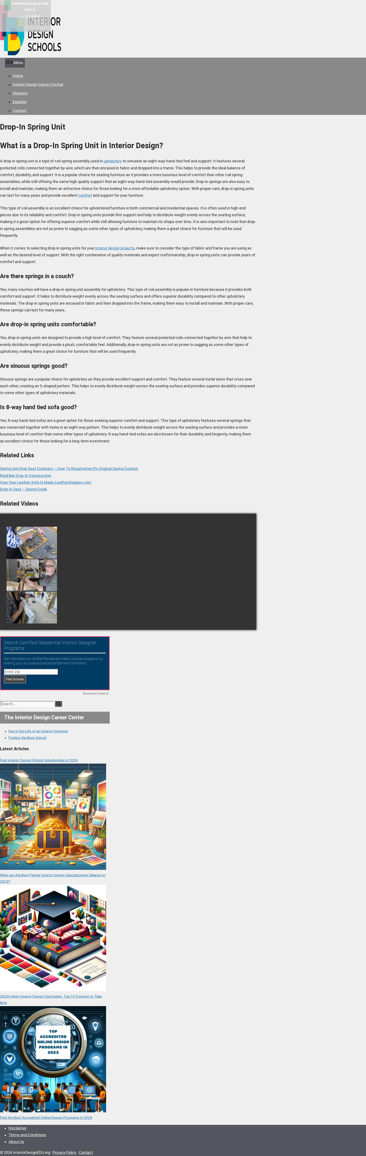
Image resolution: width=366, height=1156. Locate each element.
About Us (16, 1141)
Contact (20, 110)
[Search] (58, 704)
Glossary (20, 93)
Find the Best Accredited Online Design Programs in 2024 (46, 1118)
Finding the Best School (27, 738)
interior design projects (114, 248)
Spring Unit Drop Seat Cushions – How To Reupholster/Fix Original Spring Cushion (69, 468)
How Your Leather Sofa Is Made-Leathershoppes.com (45, 482)
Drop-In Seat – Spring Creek (23, 489)
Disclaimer (17, 1128)
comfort (85, 195)
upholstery (113, 161)
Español (19, 102)
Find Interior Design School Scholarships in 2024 (39, 760)
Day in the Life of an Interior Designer (38, 731)
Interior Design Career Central (38, 84)
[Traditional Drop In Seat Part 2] (25, 16)
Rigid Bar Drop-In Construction (25, 475)
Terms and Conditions (27, 1135)
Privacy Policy (64, 1152)
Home (18, 76)
